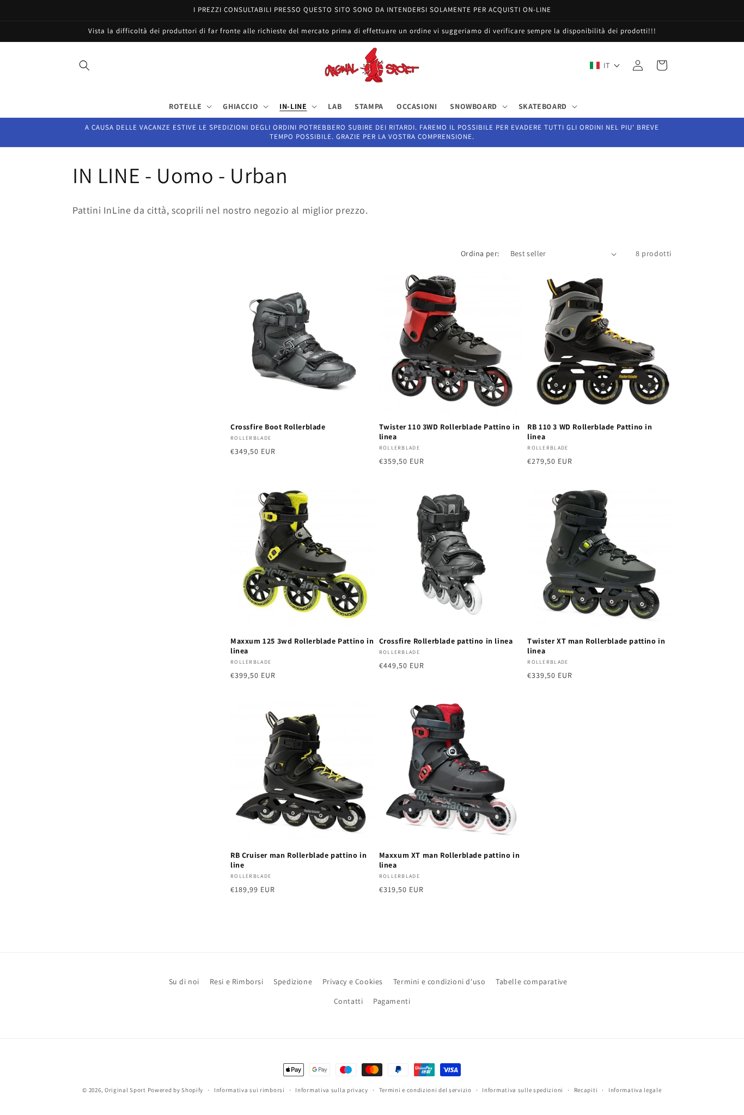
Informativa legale (635, 1090)
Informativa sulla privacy (331, 1090)
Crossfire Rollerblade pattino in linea (446, 641)
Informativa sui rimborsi (249, 1090)
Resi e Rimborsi (237, 981)
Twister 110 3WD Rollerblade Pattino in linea (449, 431)
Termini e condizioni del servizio (425, 1090)
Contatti (348, 1001)
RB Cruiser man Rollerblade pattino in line (298, 860)
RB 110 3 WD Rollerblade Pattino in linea (589, 431)
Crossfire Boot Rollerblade (278, 427)
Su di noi (184, 981)
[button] (84, 65)
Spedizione (292, 981)
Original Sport (125, 1090)
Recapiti (586, 1090)
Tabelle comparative (531, 981)
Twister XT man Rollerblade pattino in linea (596, 646)
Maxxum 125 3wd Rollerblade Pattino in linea (302, 646)
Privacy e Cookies (352, 981)
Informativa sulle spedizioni (522, 1090)
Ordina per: (480, 253)
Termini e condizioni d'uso (439, 981)
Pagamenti (391, 1001)
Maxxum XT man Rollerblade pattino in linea (449, 860)
